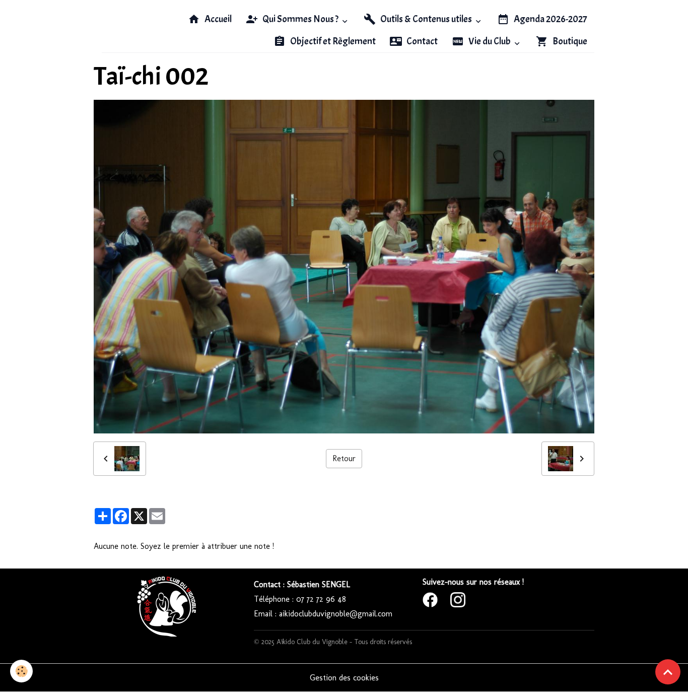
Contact (421, 41)
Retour (344, 458)
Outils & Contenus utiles (426, 19)
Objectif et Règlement (332, 41)
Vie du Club (489, 41)
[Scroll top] (667, 671)
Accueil (217, 19)
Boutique (569, 41)
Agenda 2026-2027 (549, 19)
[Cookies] (21, 671)
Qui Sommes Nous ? (300, 19)
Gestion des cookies (344, 677)
